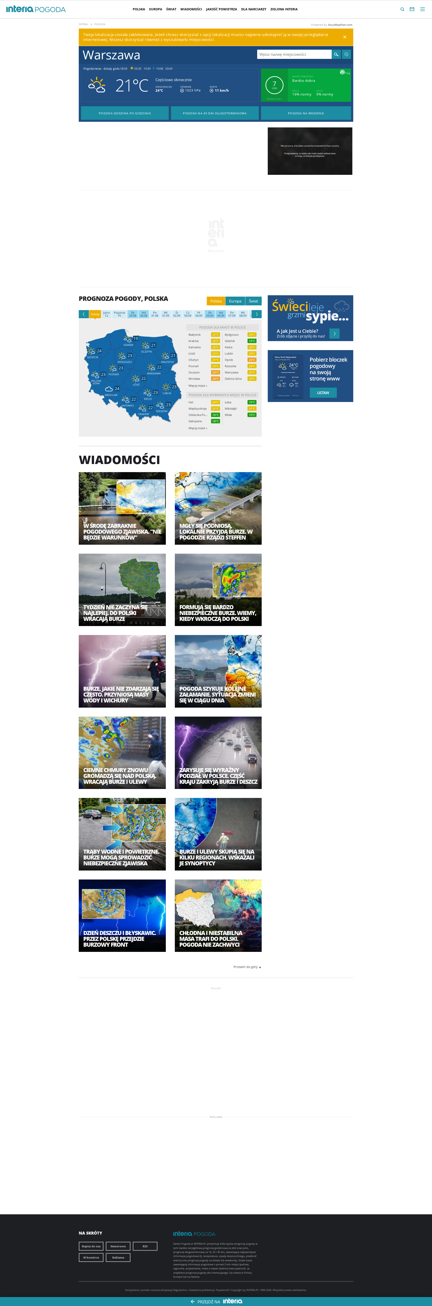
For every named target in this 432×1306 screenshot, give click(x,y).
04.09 (198, 314)
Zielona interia (284, 9)
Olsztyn (194, 360)
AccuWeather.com (340, 25)
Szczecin (194, 372)
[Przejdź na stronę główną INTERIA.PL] (20, 9)
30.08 (143, 314)
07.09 (231, 314)
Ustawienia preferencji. (202, 1290)
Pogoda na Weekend (306, 113)
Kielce (228, 347)
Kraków (194, 341)
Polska (139, 9)
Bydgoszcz (232, 334)
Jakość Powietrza (221, 9)
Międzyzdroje (198, 408)
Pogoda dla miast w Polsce (222, 327)
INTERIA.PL (252, 1290)
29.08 (132, 314)
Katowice (195, 347)
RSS (145, 1246)
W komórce (91, 1257)
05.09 (209, 314)
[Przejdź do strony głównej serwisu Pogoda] (50, 10)
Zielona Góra (233, 378)
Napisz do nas (91, 1246)
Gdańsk (230, 341)
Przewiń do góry (246, 967)
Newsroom (118, 1246)
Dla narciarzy (253, 9)
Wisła (228, 415)
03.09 (187, 314)
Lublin (229, 353)
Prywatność (222, 1290)
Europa (155, 9)
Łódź (192, 353)
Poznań (194, 366)
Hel (191, 402)
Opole (229, 360)
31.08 (154, 314)
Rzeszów (230, 366)
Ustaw (322, 393)
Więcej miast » (198, 386)
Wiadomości (191, 9)
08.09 (242, 314)
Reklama (118, 1257)
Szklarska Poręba (198, 415)
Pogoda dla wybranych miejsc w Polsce (222, 395)
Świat (171, 9)
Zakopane (195, 421)
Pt (119, 314)
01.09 (165, 314)
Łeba (228, 402)
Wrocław (194, 378)
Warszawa (231, 372)
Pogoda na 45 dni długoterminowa (215, 113)
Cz (106, 314)
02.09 (176, 314)
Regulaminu (180, 1290)
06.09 (220, 314)
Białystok (195, 334)
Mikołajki (231, 408)
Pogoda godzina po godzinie (125, 113)
